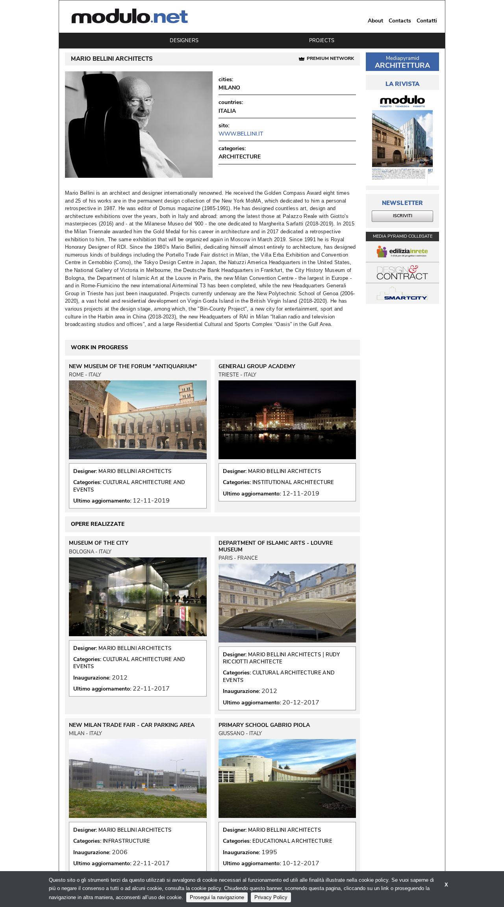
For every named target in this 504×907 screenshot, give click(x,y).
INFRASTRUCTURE (126, 841)
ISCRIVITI (402, 216)
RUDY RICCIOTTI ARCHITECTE (281, 658)
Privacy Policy (270, 897)
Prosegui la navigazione (217, 897)
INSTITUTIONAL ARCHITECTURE (293, 482)
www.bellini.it (241, 134)
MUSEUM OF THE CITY (98, 543)
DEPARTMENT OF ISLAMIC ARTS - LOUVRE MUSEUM (276, 546)
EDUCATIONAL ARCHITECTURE (292, 841)
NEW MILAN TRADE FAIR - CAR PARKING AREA (132, 725)
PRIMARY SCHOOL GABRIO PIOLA (264, 725)
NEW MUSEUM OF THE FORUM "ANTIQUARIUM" (133, 366)
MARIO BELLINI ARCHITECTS (134, 471)
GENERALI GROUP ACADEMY (257, 366)
